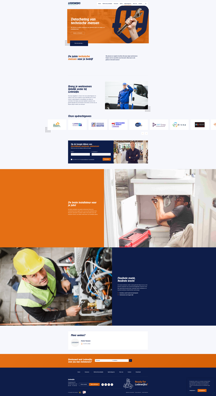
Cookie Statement (145, 392)
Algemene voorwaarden (130, 392)
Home (79, 372)
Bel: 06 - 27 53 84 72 (77, 33)
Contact (129, 372)
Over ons (121, 372)
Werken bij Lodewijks (98, 372)
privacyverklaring (84, 159)
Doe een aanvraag (78, 43)
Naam (72, 151)
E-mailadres (94, 151)
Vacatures (87, 372)
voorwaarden (91, 159)
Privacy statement (138, 392)
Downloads (138, 372)
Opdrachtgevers (111, 372)
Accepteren (202, 390)
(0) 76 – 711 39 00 (72, 385)
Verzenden (106, 159)
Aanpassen (192, 390)
